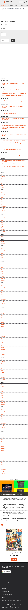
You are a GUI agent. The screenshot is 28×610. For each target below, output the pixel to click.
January (2, 174)
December (3, 212)
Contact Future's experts (7, 580)
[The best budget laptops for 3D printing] (14, 488)
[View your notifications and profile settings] (17, 2)
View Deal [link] (14, 559)
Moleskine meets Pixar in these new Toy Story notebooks (13, 84)
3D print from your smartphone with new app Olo (14, 93)
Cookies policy (5, 588)
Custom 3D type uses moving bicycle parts (12, 95)
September (3, 206)
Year (2, 32)
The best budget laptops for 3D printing (13, 494)
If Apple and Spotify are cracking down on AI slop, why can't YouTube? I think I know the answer (14, 499)
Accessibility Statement (7, 594)
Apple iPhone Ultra (12, 5)
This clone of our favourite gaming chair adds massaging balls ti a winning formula (14, 519)
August (2, 187)
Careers (3, 597)
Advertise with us (5, 591)
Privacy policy (4, 585)
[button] (26, 2)
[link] (9, 525)
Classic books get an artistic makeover (11, 164)
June (2, 183)
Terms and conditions (6, 582)
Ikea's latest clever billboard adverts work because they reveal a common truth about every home (14, 514)
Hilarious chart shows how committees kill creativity (12, 107)
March (2, 178)
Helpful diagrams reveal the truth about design (13, 140)
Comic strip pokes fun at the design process (12, 155)
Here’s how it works (12, 9)
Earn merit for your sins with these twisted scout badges (14, 134)
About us (3, 577)
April (2, 180)
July (2, 185)
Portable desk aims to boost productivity (12, 101)
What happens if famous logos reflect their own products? (13, 161)
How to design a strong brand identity (11, 113)
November (3, 210)
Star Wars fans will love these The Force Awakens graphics (14, 90)
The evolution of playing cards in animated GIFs (13, 166)
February (3, 176)
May (2, 181)
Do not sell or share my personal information (11, 600)
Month (3, 38)
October (2, 208)
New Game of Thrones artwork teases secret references (13, 128)
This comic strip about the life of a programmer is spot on (14, 143)
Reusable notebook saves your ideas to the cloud (14, 125)
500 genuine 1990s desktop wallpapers (11, 149)
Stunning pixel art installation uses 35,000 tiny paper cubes (13, 119)
